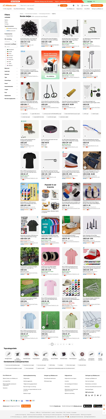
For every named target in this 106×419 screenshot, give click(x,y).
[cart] (78, 5)
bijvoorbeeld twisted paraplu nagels (72, 113)
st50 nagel (86, 113)
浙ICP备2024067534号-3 (89, 416)
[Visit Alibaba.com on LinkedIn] (89, 395)
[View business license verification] (66, 417)
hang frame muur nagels (29, 365)
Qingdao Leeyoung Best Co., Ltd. (48, 177)
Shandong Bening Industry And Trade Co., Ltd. (92, 107)
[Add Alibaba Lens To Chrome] (26, 406)
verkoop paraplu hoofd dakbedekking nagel (52, 113)
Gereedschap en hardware (31, 13)
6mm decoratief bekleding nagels (13, 365)
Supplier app (57, 406)
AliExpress (32, 412)
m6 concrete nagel (42, 365)
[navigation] (11, 179)
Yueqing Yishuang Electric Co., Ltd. (90, 145)
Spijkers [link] (54, 13)
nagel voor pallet (41, 368)
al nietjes (61, 365)
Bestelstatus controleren (91, 383)
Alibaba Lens (6, 406)
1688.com (38, 412)
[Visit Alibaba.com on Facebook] (86, 395)
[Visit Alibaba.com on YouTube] (98, 395)
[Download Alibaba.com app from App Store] (87, 406)
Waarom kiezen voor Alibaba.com (10, 378)
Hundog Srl (43, 145)
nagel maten (24, 113)
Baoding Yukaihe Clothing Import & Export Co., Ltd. (50, 242)
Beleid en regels (27, 393)
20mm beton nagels (71, 365)
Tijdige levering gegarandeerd (30, 383)
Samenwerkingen (89, 389)
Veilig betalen (26, 378)
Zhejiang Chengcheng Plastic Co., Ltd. (70, 46)
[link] (104, 405)
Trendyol (68, 412)
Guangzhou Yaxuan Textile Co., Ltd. (28, 208)
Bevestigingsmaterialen (44, 13)
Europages (74, 412)
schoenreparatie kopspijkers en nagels (14, 368)
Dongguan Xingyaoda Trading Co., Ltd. (28, 108)
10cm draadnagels (29, 368)
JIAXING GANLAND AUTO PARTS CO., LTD (92, 46)
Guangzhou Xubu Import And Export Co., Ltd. (71, 241)
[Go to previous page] (49, 344)
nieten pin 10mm (82, 365)
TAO (64, 412)
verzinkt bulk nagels (52, 116)
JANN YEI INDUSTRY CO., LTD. (27, 145)
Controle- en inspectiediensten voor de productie (32, 390)
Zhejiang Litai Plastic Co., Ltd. (26, 44)
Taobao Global (59, 412)
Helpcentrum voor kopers (70, 378)
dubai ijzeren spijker (64, 116)
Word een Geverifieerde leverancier (93, 386)
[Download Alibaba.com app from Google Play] (98, 406)
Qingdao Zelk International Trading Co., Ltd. (29, 76)
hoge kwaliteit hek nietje (39, 116)
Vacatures (5, 388)
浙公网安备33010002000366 (76, 416)
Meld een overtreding (69, 393)
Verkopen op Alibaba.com (91, 378)
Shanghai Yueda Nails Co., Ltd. (68, 107)
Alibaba (21, 13)
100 (69, 344)
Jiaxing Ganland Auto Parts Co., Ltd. (70, 146)
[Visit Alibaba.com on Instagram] (95, 395)
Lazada (53, 412)
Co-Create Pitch (6, 381)
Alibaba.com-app (78, 406)
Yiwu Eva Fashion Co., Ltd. (67, 177)
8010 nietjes (52, 365)
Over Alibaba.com (7, 375)
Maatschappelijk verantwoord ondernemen (9, 384)
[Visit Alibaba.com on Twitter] (92, 395)
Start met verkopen (89, 381)
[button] (58, 5)
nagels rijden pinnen (36, 113)
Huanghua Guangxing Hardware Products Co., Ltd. (50, 107)
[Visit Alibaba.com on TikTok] (101, 395)
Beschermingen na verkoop (30, 386)
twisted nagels (95, 113)
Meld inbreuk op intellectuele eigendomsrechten (71, 390)
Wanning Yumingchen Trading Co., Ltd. (29, 178)
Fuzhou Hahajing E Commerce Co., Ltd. (29, 242)
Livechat (67, 381)
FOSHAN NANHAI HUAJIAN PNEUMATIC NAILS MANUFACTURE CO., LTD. (50, 44)
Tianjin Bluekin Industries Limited (90, 76)
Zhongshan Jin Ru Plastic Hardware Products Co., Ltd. (71, 77)
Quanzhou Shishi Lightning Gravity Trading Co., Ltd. (71, 208)
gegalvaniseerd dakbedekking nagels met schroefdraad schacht (62, 368)
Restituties (67, 386)
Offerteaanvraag (47, 381)
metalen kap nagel (26, 116)
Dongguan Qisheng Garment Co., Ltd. (91, 177)
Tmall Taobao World (46, 412)
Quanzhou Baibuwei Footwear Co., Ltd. (91, 208)
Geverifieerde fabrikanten (50, 378)
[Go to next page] (72, 344)
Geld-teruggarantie (28, 381)
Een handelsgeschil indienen (71, 383)
